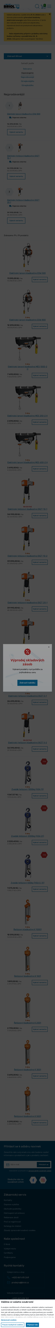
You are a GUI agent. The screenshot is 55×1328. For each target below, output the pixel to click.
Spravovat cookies (8, 1320)
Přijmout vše (32, 1325)
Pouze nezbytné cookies (12, 1325)
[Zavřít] (48, 647)
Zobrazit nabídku (27, 683)
